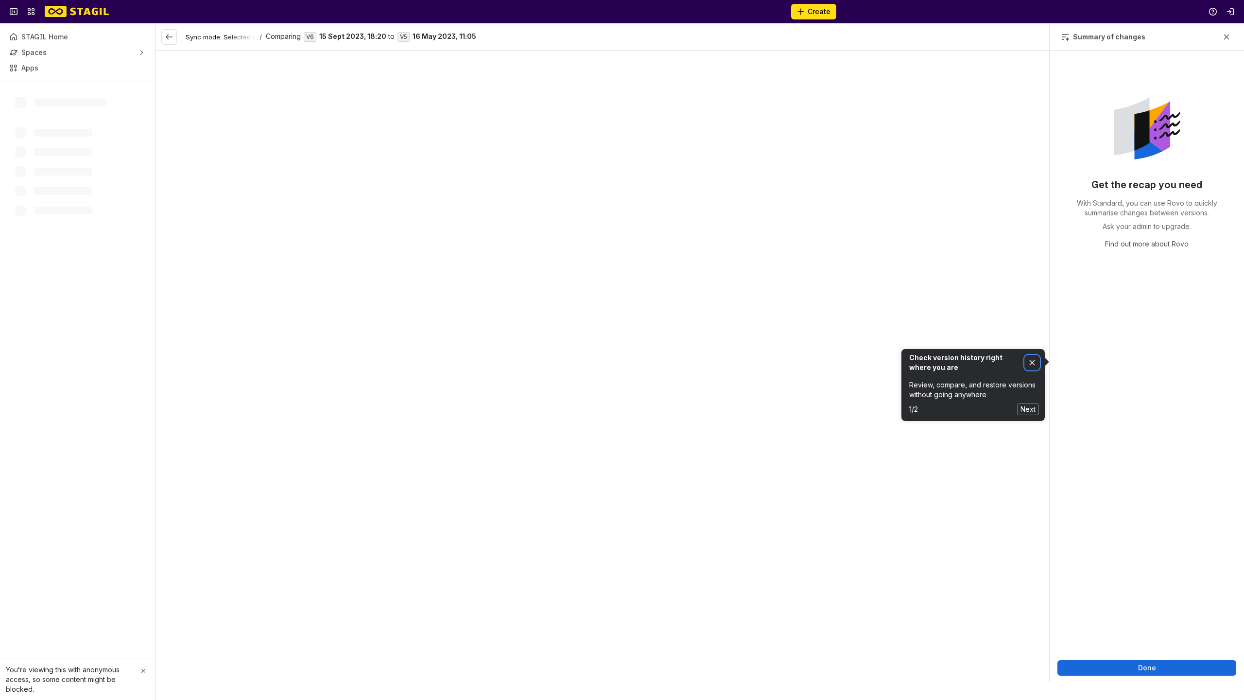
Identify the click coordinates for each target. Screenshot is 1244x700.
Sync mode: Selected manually (233, 37)
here (708, 272)
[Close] (143, 671)
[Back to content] (169, 37)
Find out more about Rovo (1147, 244)
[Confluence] (77, 11)
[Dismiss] (1032, 363)
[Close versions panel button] (1226, 37)
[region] (602, 366)
